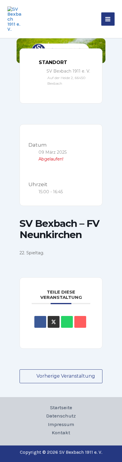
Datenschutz (61, 416)
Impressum (61, 424)
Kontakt (61, 432)
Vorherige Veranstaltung (65, 376)
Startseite (61, 407)
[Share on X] (54, 322)
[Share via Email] (80, 322)
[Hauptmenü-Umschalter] (108, 19)
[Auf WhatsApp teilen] (67, 322)
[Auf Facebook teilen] (40, 322)
